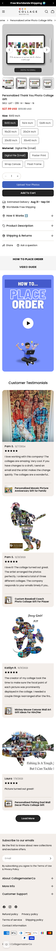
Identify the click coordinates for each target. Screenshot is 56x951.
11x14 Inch (27, 123)
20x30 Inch (11, 140)
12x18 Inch (45, 123)
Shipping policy (34, 920)
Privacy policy (30, 914)
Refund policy (10, 914)
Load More (28, 818)
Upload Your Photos (28, 184)
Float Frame (34, 164)
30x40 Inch (30, 140)
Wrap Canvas (13, 164)
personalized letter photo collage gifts (31, 20)
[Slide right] (46, 49)
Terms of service (12, 920)
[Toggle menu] (3, 12)
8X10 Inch (10, 123)
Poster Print (39, 155)
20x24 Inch (29, 131)
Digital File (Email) (15, 155)
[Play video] (28, 323)
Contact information (14, 925)
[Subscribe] (50, 858)
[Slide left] (9, 49)
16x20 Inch (11, 131)
